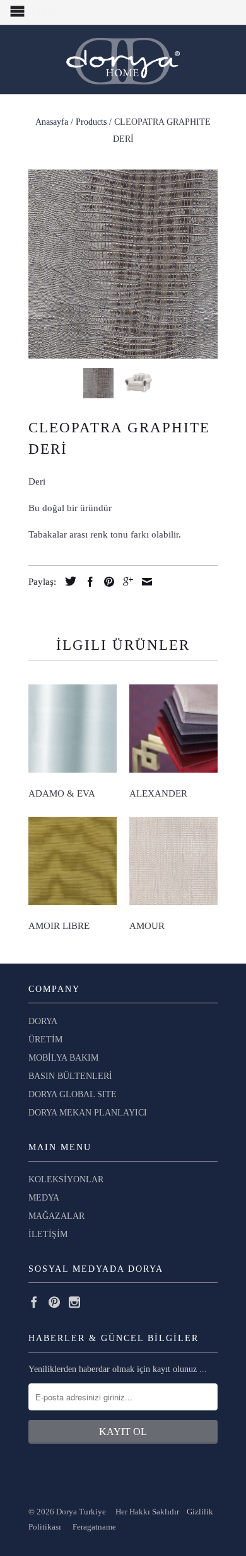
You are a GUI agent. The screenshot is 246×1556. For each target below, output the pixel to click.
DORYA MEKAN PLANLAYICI (87, 1112)
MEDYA (43, 1197)
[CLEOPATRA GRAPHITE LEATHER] (123, 264)
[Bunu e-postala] (144, 582)
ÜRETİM (45, 1039)
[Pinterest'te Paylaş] (106, 582)
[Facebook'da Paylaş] (87, 582)
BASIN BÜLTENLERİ (70, 1076)
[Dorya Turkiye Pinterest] (54, 1302)
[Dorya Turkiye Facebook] (34, 1302)
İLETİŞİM (47, 1234)
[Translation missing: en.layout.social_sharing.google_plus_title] (125, 582)
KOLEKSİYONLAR (65, 1179)
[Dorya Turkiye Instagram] (74, 1302)
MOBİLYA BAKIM (63, 1058)
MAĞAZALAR (56, 1216)
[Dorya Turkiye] (123, 59)
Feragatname (94, 1526)
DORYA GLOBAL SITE (72, 1094)
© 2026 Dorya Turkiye (71, 1511)
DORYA (42, 1021)
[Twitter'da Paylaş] (67, 581)
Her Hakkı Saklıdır (148, 1511)
